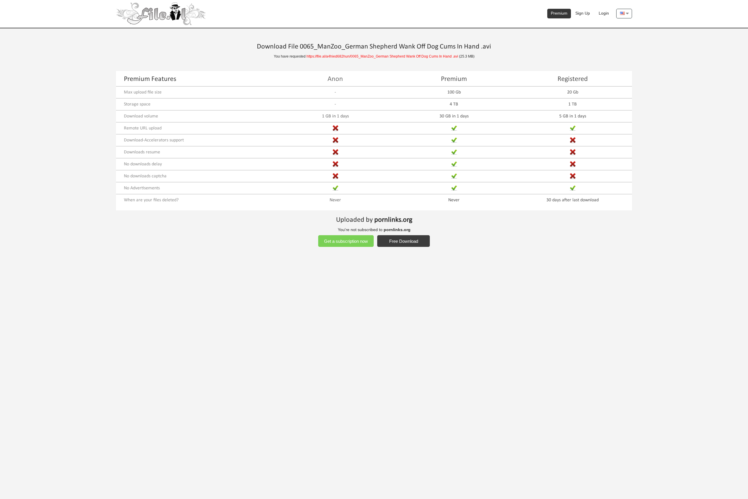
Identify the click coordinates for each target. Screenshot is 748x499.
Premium (559, 13)
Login (604, 13)
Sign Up (582, 13)
